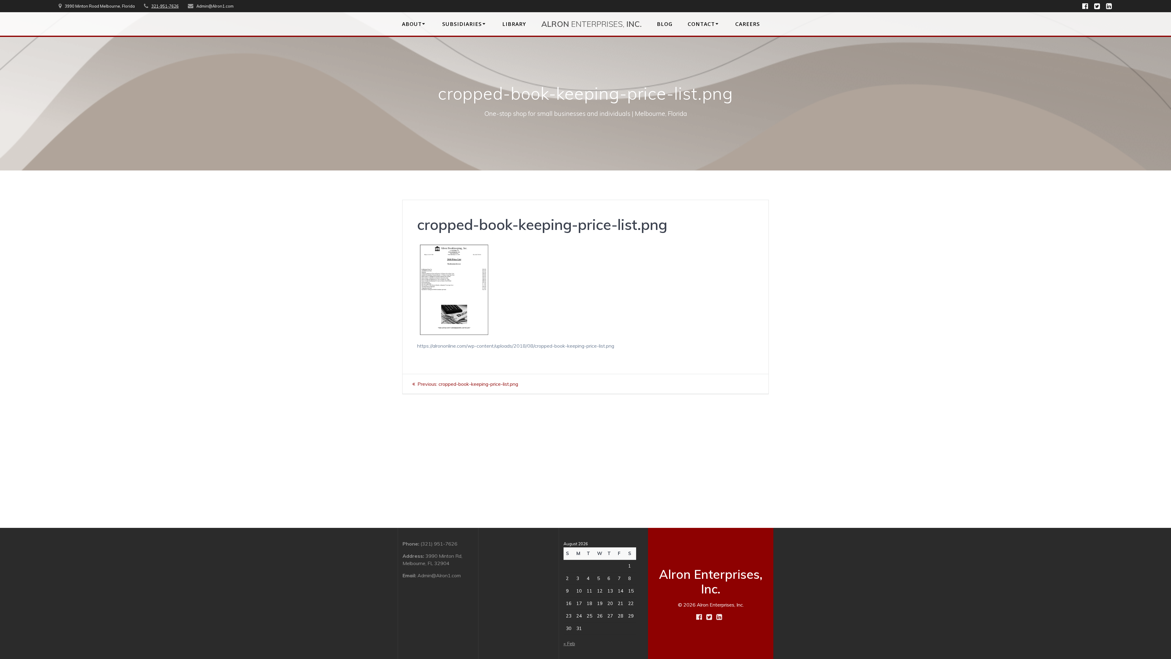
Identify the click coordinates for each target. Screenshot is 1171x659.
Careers (747, 23)
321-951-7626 (165, 6)
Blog (664, 23)
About (412, 23)
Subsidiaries (462, 23)
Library (514, 23)
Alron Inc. (591, 24)
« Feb (569, 643)
